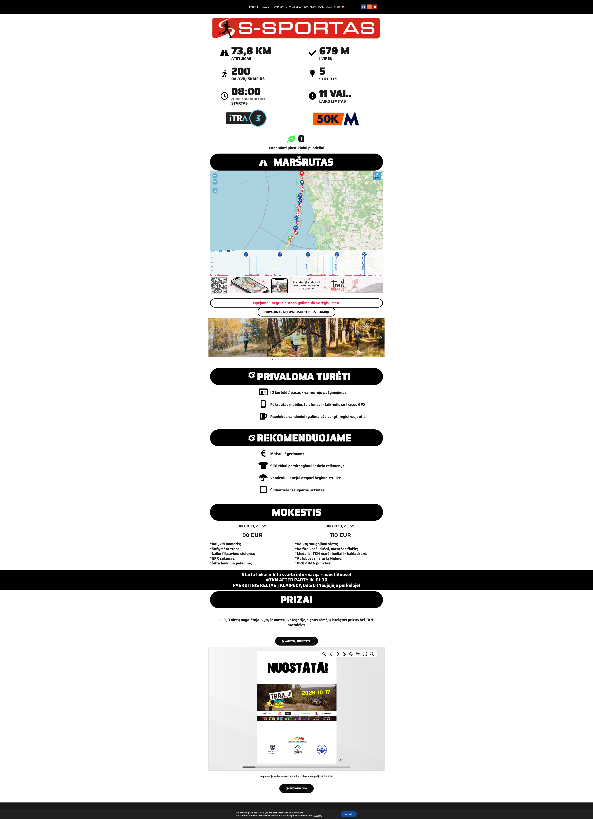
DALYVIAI (279, 7)
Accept (348, 814)
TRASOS (264, 7)
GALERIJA (331, 7)
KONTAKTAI (309, 7)
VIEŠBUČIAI (295, 7)
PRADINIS (253, 7)
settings (318, 815)
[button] (212, 338)
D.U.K (321, 7)
